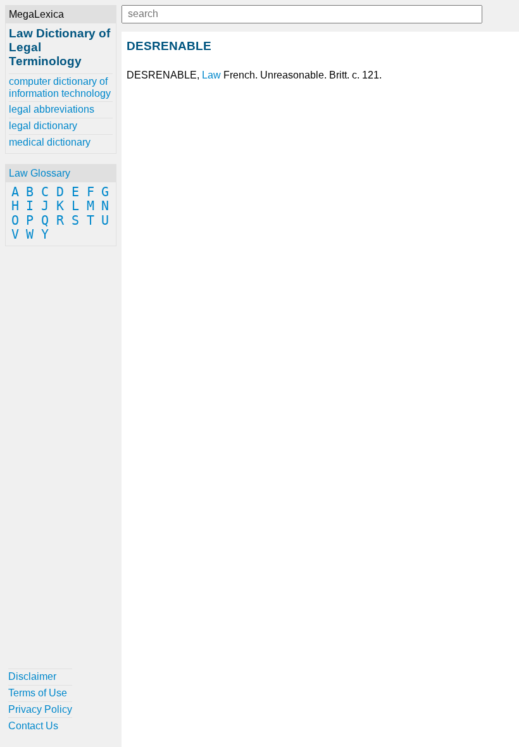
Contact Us (33, 725)
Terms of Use (37, 692)
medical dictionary (50, 142)
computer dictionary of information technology (60, 87)
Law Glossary (39, 173)
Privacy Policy (40, 709)
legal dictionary (43, 125)
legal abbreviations (51, 109)
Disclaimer (32, 676)
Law (211, 75)
